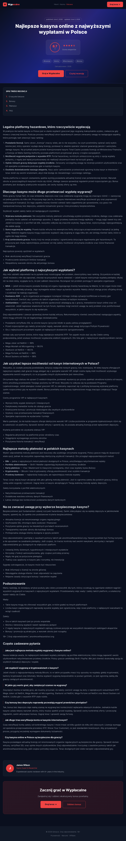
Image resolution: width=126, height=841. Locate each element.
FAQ (11, 111)
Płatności (13, 106)
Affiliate (72, 836)
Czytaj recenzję (76, 73)
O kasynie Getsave (16, 96)
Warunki (65, 836)
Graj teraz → (115, 4)
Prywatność (55, 836)
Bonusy (12, 101)
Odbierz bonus (74, 804)
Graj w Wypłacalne (51, 73)
